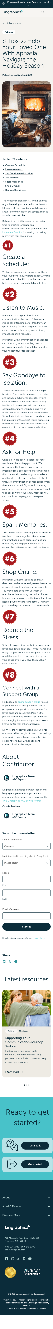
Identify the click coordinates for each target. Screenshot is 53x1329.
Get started (35, 1164)
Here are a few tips (12, 232)
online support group (29, 702)
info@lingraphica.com (15, 1250)
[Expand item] (47, 1197)
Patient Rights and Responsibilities (34, 1300)
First (4, 885)
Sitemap (42, 1309)
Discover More (11, 1215)
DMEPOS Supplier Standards (22, 1309)
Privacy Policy (39, 938)
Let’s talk (35, 1145)
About (6, 1197)
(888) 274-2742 (12, 1247)
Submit (26, 926)
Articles (9, 32)
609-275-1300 (28, 1247)
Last (4, 899)
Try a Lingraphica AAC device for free (22, 800)
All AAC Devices (11, 1206)
